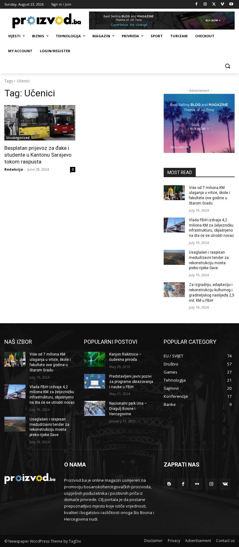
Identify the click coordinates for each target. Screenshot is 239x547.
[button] (227, 66)
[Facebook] (196, 4)
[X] (214, 4)
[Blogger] (169, 484)
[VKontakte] (225, 484)
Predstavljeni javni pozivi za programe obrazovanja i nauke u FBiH (131, 381)
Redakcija (13, 169)
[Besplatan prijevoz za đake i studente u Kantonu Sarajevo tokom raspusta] (39, 122)
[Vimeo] (222, 4)
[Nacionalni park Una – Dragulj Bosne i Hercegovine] (94, 408)
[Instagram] (205, 4)
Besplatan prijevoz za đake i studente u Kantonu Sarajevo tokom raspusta (38, 155)
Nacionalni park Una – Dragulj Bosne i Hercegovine (128, 408)
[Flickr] (197, 484)
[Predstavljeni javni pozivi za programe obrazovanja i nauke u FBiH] (94, 381)
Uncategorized (18, 138)
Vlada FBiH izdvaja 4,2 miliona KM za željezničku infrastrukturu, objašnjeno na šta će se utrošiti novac (211, 228)
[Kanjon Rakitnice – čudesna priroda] (94, 359)
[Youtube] (231, 4)
